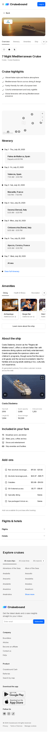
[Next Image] (42, 394)
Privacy (5, 726)
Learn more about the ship (24, 326)
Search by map (9, 678)
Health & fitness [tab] (19, 293)
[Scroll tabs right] (44, 42)
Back (8, 13)
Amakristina (7, 594)
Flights (5, 529)
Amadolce (7, 589)
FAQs (5, 655)
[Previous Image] (5, 394)
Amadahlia (29, 579)
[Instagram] (8, 713)
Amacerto (6, 579)
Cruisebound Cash (10, 669)
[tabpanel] (23, 310)
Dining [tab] (5, 293)
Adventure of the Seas (12, 568)
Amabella (6, 573)
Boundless (7, 638)
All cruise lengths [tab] (39, 561)
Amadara (28, 584)
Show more (29, 594)
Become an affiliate (10, 647)
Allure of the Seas (32, 568)
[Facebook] (4, 713)
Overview (6, 42)
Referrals (6, 674)
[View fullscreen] (42, 378)
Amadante (7, 584)
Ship (36, 42)
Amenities (27, 42)
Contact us (7, 651)
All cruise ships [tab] (9, 561)
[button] (4, 49)
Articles (6, 642)
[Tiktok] (13, 713)
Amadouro (29, 589)
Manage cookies (30, 726)
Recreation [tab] (36, 293)
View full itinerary (12, 271)
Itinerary (16, 42)
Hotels (5, 536)
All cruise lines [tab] (24, 561)
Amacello (28, 573)
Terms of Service (16, 726)
